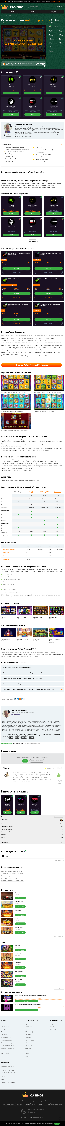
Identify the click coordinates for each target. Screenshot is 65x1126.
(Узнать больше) (49, 1123)
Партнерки (53, 1029)
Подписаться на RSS (38, 1117)
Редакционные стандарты (8, 1082)
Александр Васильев (18, 743)
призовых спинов (46, 460)
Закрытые (4, 1029)
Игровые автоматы (6, 1037)
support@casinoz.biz (55, 1)
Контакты (3, 1079)
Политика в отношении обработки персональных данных (8, 1072)
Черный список (5, 1026)
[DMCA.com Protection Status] (31, 1113)
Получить (16, 268)
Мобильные (28, 1051)
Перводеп (36, 259)
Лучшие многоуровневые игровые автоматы (13, 876)
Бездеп (4, 259)
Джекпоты (4, 1032)
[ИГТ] (61, 820)
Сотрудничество (54, 1024)
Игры (32, 11)
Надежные (4, 1034)
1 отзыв (51, 22)
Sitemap (3, 1085)
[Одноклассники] (20, 699)
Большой (36, 285)
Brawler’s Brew (18, 918)
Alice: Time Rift (18, 979)
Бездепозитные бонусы (7, 1048)
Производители (29, 1024)
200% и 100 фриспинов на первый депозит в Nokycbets (28, 1004)
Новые (3, 1024)
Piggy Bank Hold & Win (45, 491)
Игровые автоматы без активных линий (12, 873)
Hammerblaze (18, 910)
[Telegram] (22, 699)
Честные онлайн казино (7, 1040)
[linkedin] (12, 714)
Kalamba (51, 642)
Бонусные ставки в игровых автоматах (11, 871)
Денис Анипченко (8, 135)
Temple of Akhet (19, 927)
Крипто (27, 1029)
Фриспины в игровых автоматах (9, 878)
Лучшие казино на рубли (8, 1043)
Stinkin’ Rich (6, 552)
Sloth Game (17, 945)
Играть (11, 93)
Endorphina (17, 947)
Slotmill (35, 640)
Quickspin (17, 894)
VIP (3, 310)
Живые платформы (30, 1032)
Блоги (27, 1053)
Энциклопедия (5, 1053)
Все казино (32, 241)
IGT (2, 618)
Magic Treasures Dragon (9, 549)
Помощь (3, 1076)
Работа (52, 1026)
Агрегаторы (28, 1034)
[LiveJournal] (15, 699)
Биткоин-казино (5, 1051)
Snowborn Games (21, 640)
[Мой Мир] (18, 699)
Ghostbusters (6, 559)
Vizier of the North (32, 491)
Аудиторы (28, 1048)
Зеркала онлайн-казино (7, 1045)
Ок (57, 1123)
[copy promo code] (14, 90)
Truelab (3, 640)
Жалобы (27, 1056)
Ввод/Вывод (28, 1026)
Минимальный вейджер (8, 285)
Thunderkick (17, 911)
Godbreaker (57, 492)
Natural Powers (7, 556)
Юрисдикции (28, 1043)
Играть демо (9, 613)
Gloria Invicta (18, 892)
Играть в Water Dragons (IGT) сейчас (31, 365)
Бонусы (53, 11)
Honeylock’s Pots (19, 901)
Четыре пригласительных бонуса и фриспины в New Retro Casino (31, 995)
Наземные (28, 1037)
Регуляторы (28, 1045)
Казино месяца (29, 1040)
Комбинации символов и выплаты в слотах (12, 880)
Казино (12, 11)
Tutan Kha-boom (19, 971)
